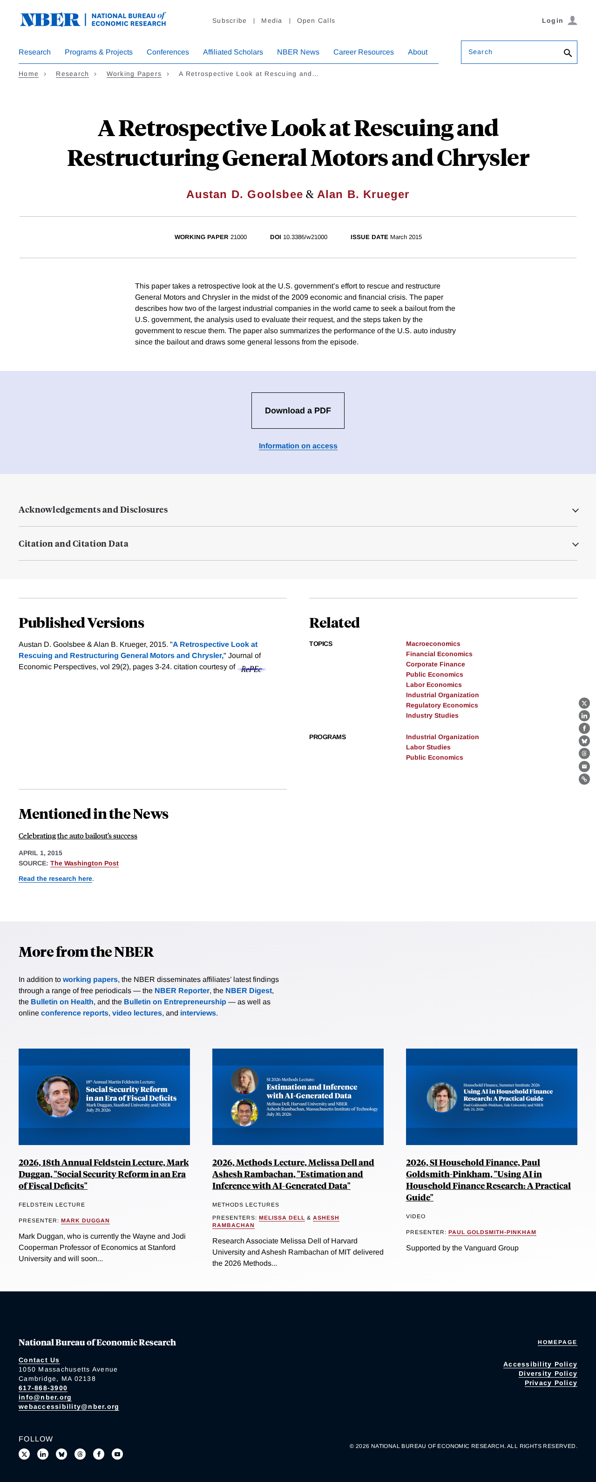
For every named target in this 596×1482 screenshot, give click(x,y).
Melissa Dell (282, 1217)
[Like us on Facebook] (98, 1454)
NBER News (298, 52)
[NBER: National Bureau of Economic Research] (101, 24)
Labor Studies (428, 747)
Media (271, 20)
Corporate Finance (435, 664)
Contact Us (39, 1360)
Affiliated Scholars (233, 52)
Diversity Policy (548, 1373)
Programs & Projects (99, 52)
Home (29, 73)
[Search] (568, 54)
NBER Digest (248, 991)
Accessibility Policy (540, 1364)
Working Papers (134, 73)
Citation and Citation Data (74, 543)
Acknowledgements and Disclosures (93, 509)
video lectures (137, 1013)
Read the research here (55, 878)
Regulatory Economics (442, 705)
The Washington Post (84, 863)
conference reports (74, 1013)
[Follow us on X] (24, 1454)
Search (480, 51)
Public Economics (434, 674)
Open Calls (316, 20)
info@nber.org (45, 1397)
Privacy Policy (551, 1382)
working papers (90, 979)
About (417, 52)
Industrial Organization (442, 695)
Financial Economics (439, 654)
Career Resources (363, 52)
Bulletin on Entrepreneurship (175, 1002)
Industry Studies (432, 715)
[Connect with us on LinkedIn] (42, 1454)
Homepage (557, 1342)
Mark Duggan (85, 1220)
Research (35, 52)
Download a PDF (298, 410)
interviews (198, 1013)
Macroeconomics (433, 643)
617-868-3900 (43, 1388)
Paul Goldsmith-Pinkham (492, 1232)
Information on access (298, 446)
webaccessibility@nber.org (69, 1406)
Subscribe (229, 20)
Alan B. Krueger (363, 194)
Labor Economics (434, 684)
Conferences (168, 52)
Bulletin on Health (62, 1002)
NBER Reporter (182, 991)
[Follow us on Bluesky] (61, 1454)
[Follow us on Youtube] (117, 1454)
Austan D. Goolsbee (244, 194)
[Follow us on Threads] (80, 1454)
